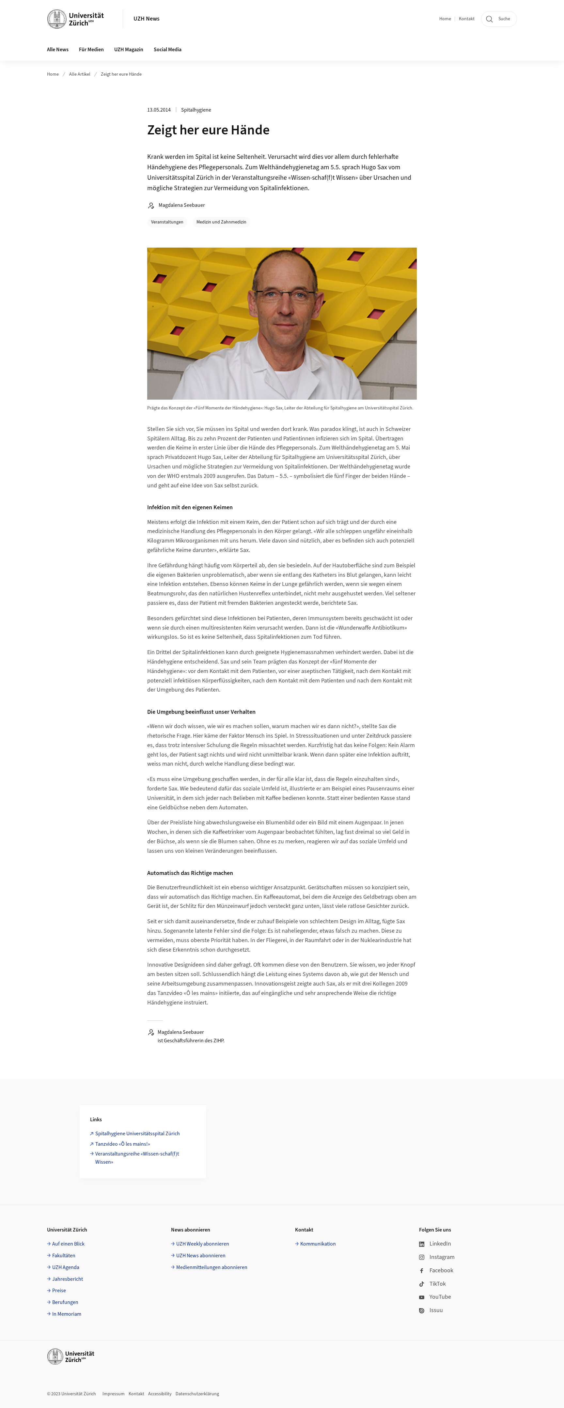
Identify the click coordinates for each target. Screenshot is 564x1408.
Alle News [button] (58, 49)
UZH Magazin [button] (128, 49)
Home (445, 19)
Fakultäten (63, 1255)
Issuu (436, 1310)
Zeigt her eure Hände (121, 74)
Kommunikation (318, 1243)
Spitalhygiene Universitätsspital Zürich (137, 1133)
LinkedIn (440, 1244)
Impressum (113, 1394)
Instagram (442, 1257)
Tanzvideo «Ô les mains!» (122, 1144)
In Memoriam (66, 1314)
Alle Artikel (79, 74)
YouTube (440, 1297)
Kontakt (467, 19)
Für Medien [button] (91, 49)
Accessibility (160, 1394)
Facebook (441, 1270)
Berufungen (65, 1302)
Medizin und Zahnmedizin (221, 222)
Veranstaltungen (167, 222)
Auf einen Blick (68, 1243)
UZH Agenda (65, 1267)
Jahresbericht (67, 1279)
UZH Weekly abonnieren (202, 1243)
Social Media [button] (167, 49)
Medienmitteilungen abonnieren (211, 1267)
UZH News (146, 19)
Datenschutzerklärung (197, 1394)
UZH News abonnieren (201, 1255)
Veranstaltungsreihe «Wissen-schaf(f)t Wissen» (137, 1158)
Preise (59, 1290)
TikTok (438, 1284)
